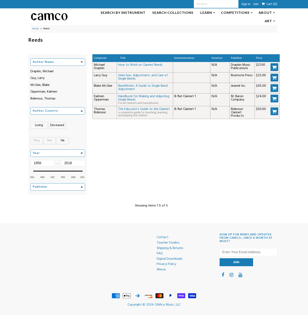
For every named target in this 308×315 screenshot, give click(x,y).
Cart (271, 4)
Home (35, 29)
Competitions (235, 12)
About (265, 12)
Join (256, 4)
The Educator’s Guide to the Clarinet (144, 109)
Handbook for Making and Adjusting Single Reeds (143, 98)
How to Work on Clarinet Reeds (140, 65)
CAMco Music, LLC (167, 304)
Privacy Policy (166, 264)
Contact (162, 237)
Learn (206, 12)
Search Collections (172, 12)
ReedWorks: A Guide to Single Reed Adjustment (143, 87)
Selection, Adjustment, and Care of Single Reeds (143, 77)
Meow (161, 269)
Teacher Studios (168, 242)
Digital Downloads (169, 259)
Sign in (245, 4)
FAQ (160, 253)
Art (268, 21)
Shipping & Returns (170, 248)
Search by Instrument (123, 12)
